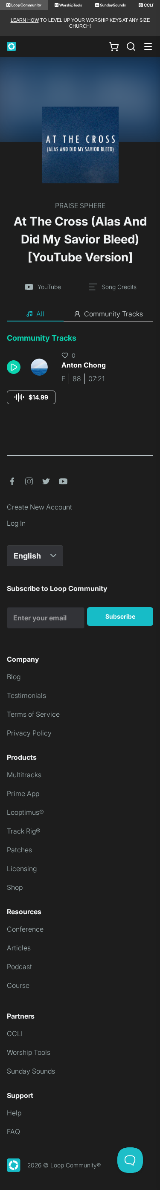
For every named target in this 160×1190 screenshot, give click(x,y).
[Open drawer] (148, 46)
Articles (19, 948)
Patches (19, 849)
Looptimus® (25, 812)
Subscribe (120, 616)
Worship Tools (28, 1052)
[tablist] (80, 314)
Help (14, 1113)
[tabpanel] (80, 376)
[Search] (131, 46)
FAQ (13, 1131)
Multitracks (24, 774)
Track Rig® (24, 831)
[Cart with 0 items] (114, 46)
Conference (25, 929)
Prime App (23, 793)
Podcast (19, 966)
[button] (15, 367)
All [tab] (40, 314)
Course (18, 985)
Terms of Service (33, 714)
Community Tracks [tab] (113, 314)
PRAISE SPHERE (80, 205)
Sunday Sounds (31, 1071)
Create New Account (39, 507)
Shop (15, 887)
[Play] (13, 367)
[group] (31, 397)
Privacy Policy (29, 733)
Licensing (22, 868)
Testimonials (26, 695)
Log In (16, 523)
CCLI (15, 1033)
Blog (13, 676)
